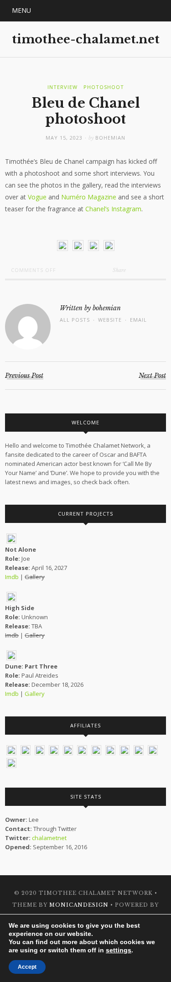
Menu (21, 10)
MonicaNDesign (79, 905)
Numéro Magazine (88, 197)
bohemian (110, 137)
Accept (27, 967)
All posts (75, 319)
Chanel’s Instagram (113, 208)
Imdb (12, 577)
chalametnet (49, 838)
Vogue (37, 197)
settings (118, 950)
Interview (62, 87)
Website (110, 319)
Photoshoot (103, 87)
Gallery (35, 693)
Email (138, 319)
